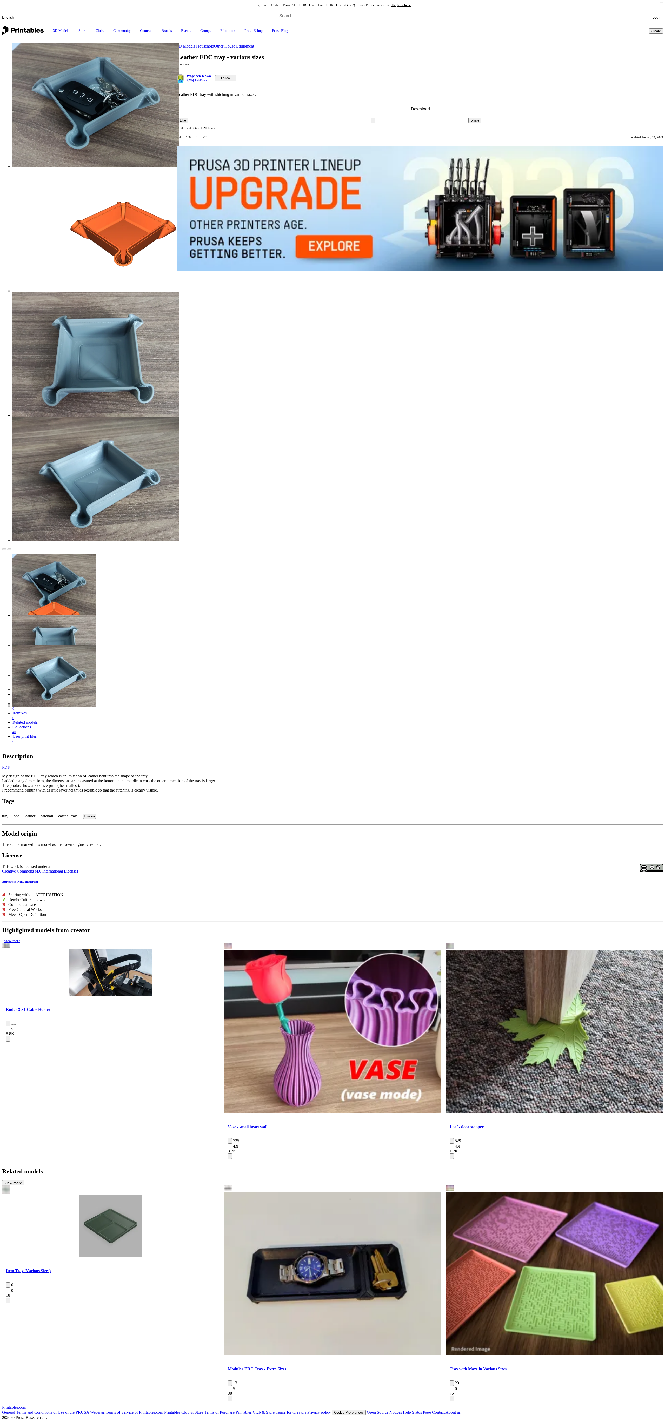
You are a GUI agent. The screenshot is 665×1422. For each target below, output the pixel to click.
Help (407, 1412)
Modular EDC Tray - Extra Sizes (257, 1369)
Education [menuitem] (227, 31)
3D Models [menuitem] (61, 31)
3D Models (186, 46)
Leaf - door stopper (467, 1127)
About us (453, 1412)
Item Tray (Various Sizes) (28, 1271)
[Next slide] (9, 549)
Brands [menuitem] (167, 31)
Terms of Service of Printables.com (134, 1412)
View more (12, 941)
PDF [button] (6, 767)
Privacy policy (319, 1412)
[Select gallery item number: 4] (115, 992)
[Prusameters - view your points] (639, 17)
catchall (47, 816)
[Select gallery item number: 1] (101, 992)
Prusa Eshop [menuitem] (253, 31)
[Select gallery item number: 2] (107, 992)
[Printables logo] (23, 31)
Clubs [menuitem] (100, 31)
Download (420, 109)
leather (29, 816)
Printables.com (14, 1407)
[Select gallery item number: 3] (111, 992)
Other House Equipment (234, 46)
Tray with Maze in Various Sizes (478, 1369)
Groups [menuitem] (205, 31)
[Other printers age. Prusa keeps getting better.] (420, 209)
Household (205, 46)
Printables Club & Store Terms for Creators (271, 1412)
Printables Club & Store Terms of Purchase (199, 1412)
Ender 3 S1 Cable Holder (28, 1009)
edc (16, 816)
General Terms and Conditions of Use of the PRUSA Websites (53, 1412)
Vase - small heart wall (247, 1127)
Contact (438, 1412)
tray (5, 816)
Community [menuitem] (122, 31)
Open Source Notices (384, 1412)
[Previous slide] (4, 549)
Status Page (421, 1412)
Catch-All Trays (205, 127)
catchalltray (67, 816)
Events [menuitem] (186, 31)
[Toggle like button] (8, 1023)
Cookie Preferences (349, 1412)
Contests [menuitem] (146, 31)
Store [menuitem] (82, 31)
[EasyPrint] (630, 15)
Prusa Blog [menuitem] (280, 31)
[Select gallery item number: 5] (119, 992)
